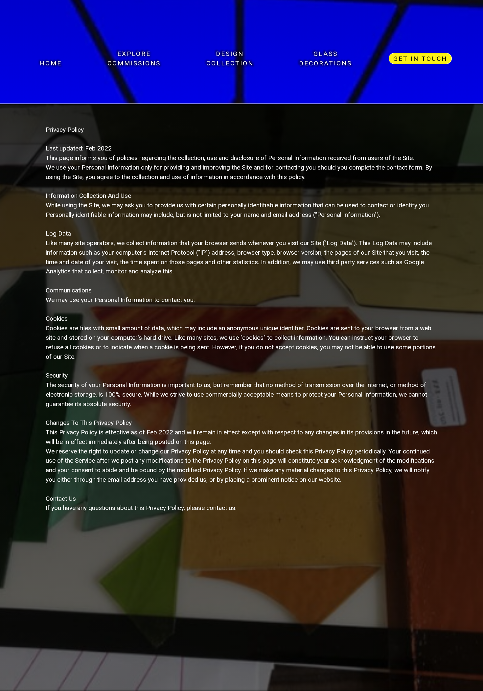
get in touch (420, 58)
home (51, 58)
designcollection (230, 58)
